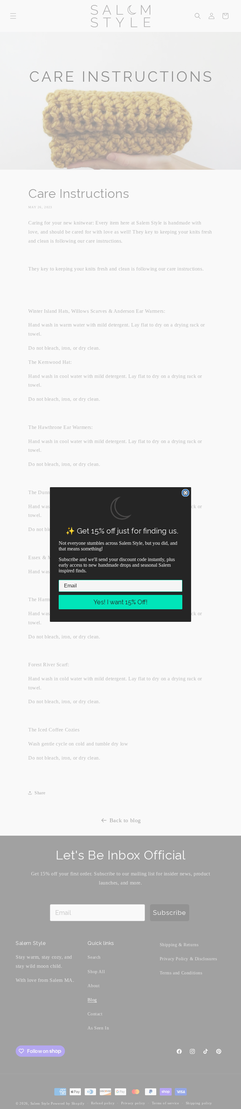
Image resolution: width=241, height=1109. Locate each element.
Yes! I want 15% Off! (120, 602)
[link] (120, 508)
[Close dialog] (185, 493)
